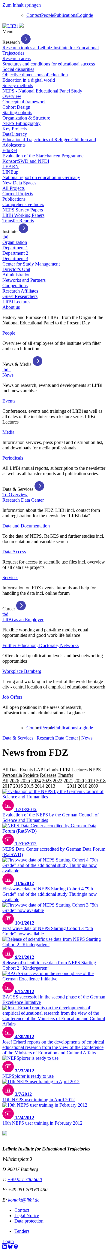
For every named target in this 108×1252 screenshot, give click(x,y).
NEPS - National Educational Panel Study (42, 90)
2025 (25, 780)
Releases (48, 775)
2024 (36, 780)
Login (82, 15)
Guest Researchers (20, 296)
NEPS (95, 769)
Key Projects (14, 128)
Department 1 (15, 247)
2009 (93, 786)
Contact (33, 15)
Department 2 (15, 253)
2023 (47, 780)
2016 (18, 786)
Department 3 (15, 258)
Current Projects (17, 193)
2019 (90, 780)
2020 (79, 780)
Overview (11, 96)
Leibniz (51, 769)
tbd (5, 236)
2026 (14, 780)
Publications (65, 15)
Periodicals (12, 457)
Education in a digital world (28, 80)
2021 (68, 780)
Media (8, 432)
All (5, 769)
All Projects (13, 188)
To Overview (15, 494)
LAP (38, 769)
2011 (71, 786)
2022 (57, 780)
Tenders (21, 1231)
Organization (14, 242)
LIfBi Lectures (16, 301)
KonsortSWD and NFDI (25, 161)
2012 (61, 786)
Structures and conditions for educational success (48, 63)
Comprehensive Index (23, 204)
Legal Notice (26, 1215)
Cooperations (15, 285)
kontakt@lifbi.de (23, 1199)
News (8, 375)
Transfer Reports (18, 220)
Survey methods (17, 85)
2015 (29, 786)
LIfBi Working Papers (23, 215)
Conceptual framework (24, 101)
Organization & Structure (26, 117)
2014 (39, 786)
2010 (82, 786)
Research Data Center (23, 500)
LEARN (10, 166)
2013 (50, 786)
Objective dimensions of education (35, 74)
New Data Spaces (19, 182)
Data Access (14, 551)
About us (11, 307)
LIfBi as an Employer (23, 619)
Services (10, 577)
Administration (16, 274)
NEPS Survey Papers (22, 209)
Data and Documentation (26, 525)
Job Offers (12, 697)
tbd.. (6, 369)
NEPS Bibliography (21, 123)
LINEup (10, 172)
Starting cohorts (17, 112)
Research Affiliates (20, 290)
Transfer (65, 775)
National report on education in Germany (41, 177)
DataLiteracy (14, 134)
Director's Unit (16, 269)
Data (14, 769)
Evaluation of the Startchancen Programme (42, 155)
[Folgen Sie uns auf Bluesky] (10, 1246)
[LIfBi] (10, 26)
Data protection (29, 1220)
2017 (7, 786)
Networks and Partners (24, 280)
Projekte (31, 775)
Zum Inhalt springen (21, 5)
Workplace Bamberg (21, 671)
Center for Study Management (31, 263)
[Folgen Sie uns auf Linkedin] (4, 1246)
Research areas (16, 58)
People (47, 15)
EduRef (9, 150)
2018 (101, 780)
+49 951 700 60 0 (25, 1179)
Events (8, 400)
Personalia (12, 775)
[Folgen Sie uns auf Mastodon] (16, 1246)
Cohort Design (16, 107)
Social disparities (18, 69)
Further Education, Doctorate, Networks (40, 645)
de (90, 15)
